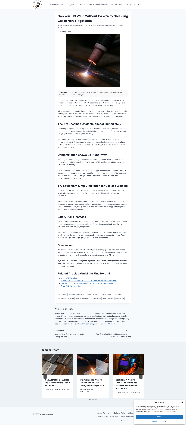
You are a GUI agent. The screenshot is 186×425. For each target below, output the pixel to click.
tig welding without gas (66, 298)
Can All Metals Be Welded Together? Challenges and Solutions (57, 383)
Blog (139, 5)
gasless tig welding (93, 294)
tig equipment (106, 294)
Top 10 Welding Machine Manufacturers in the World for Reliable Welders (113, 334)
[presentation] (57, 364)
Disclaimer (114, 417)
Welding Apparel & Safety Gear (98, 5)
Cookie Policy (154, 421)
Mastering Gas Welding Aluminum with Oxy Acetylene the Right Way (92, 383)
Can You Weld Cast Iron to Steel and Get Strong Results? (70, 334)
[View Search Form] (135, 4)
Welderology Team (65, 31)
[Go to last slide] (45, 376)
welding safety (108, 298)
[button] (182, 402)
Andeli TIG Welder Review (71, 286)
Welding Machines (57, 5)
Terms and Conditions (129, 417)
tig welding (117, 294)
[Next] (141, 376)
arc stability (63, 294)
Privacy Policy (163, 421)
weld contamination (82, 298)
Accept (159, 417)
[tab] (89, 399)
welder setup (96, 298)
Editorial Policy (112, 324)
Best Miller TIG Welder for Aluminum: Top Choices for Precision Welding (88, 283)
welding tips (119, 298)
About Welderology (85, 324)
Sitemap (124, 420)
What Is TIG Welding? (69, 278)
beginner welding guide (76, 294)
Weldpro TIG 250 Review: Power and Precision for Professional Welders (89, 281)
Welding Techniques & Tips (121, 5)
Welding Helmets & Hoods (75, 5)
